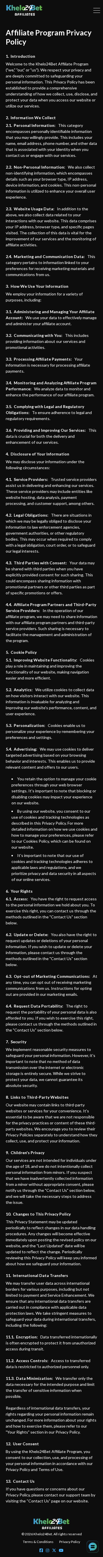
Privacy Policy (69, 1542)
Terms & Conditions (38, 1542)
